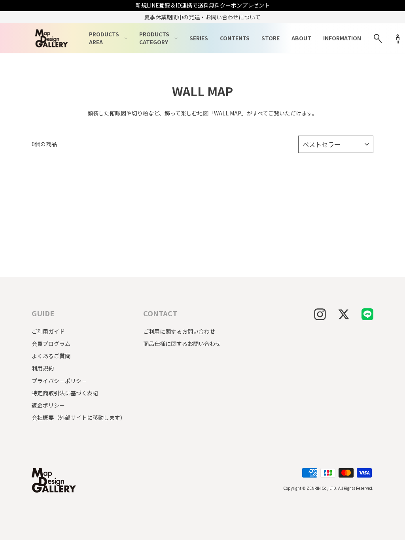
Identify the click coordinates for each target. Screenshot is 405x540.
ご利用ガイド (48, 331)
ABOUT (301, 38)
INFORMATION (342, 38)
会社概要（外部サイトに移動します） (79, 417)
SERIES (198, 38)
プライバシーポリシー (59, 381)
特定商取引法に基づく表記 (65, 393)
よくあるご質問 (51, 356)
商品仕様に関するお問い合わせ (182, 343)
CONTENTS (235, 38)
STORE (270, 38)
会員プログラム (51, 343)
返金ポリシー (48, 405)
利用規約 (43, 368)
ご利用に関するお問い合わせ (179, 331)
